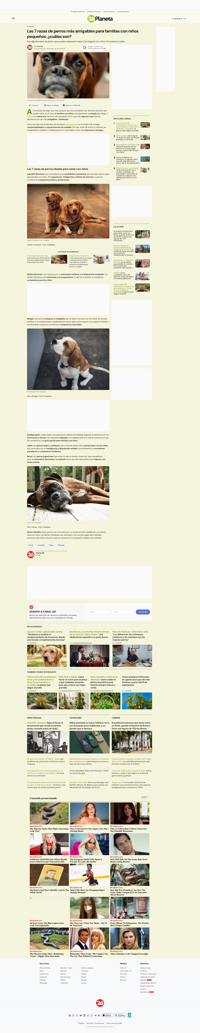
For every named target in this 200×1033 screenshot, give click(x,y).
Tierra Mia (123, 974)
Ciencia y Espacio (87, 968)
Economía (84, 971)
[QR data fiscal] (129, 1017)
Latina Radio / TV (125, 971)
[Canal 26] (100, 1003)
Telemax (123, 977)
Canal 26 (40, 46)
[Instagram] (73, 1015)
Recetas (84, 980)
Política (62, 980)
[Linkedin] (84, 1015)
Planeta (30, 27)
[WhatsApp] (92, 1015)
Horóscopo (43, 977)
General (63, 974)
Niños (51, 545)
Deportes (63, 971)
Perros (30, 545)
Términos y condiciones (148, 974)
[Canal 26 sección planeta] (100, 22)
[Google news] (99, 1015)
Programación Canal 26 (148, 983)
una (71, 124)
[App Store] (107, 1015)
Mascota (61, 545)
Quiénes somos (145, 968)
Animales (41, 545)
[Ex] (77, 1015)
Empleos (143, 989)
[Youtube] (81, 1015)
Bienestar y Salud (66, 968)
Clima (41, 971)
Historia (83, 974)
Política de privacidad (147, 977)
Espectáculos (34, 718)
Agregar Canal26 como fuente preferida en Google (97, 47)
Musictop (123, 980)
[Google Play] (120, 1015)
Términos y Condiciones (95, 1023)
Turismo (116, 718)
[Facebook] (70, 1015)
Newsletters (146, 992)
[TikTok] (88, 1015)
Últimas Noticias (45, 968)
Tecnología (75, 718)
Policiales (43, 980)
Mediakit (145, 980)
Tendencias (64, 983)
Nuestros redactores (147, 986)
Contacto (143, 971)
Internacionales (65, 977)
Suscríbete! (143, 612)
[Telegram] (95, 1015)
